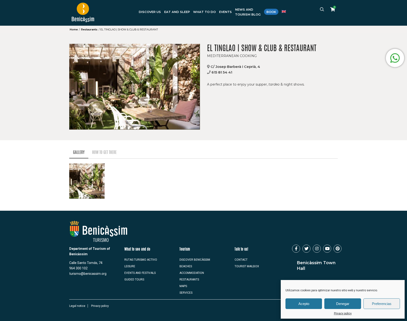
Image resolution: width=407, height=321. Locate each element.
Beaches (185, 266)
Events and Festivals (140, 273)
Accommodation (191, 273)
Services (185, 292)
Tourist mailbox (247, 266)
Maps (183, 286)
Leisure (129, 266)
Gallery (79, 153)
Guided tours (134, 279)
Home (74, 29)
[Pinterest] (337, 248)
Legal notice (77, 306)
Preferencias (381, 304)
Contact (241, 259)
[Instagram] (317, 248)
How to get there (104, 153)
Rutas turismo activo (140, 259)
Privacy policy (343, 313)
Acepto (303, 304)
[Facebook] (296, 248)
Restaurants (89, 29)
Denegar (342, 304)
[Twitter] (306, 248)
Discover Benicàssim (194, 259)
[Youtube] (327, 248)
